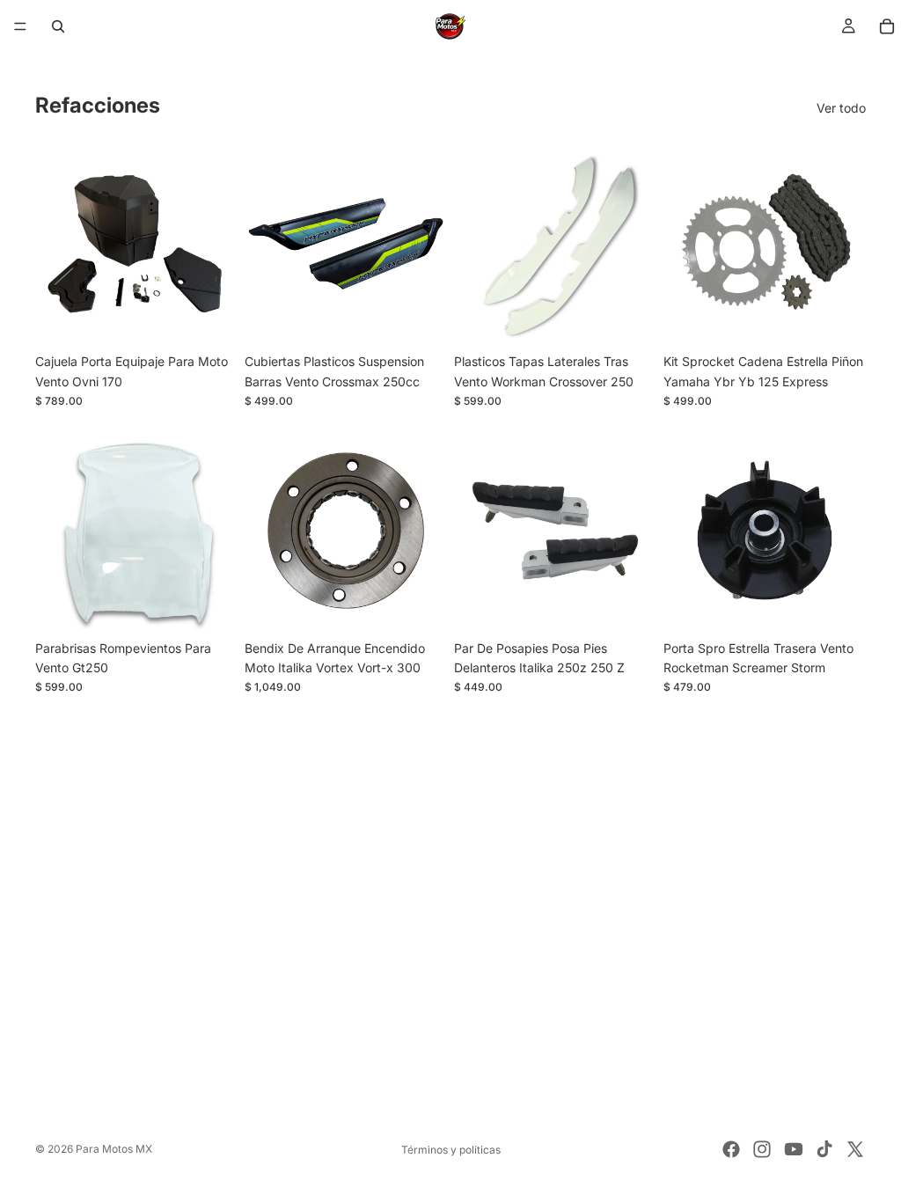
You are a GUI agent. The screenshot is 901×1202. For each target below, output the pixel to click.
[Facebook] (731, 1149)
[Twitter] (855, 1149)
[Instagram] (762, 1149)
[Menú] (20, 26)
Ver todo (841, 107)
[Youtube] (793, 1149)
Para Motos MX (114, 1148)
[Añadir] (210, 318)
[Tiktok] (824, 1149)
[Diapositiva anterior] (473, 243)
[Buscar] (58, 26)
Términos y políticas (451, 1149)
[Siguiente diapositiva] (637, 243)
